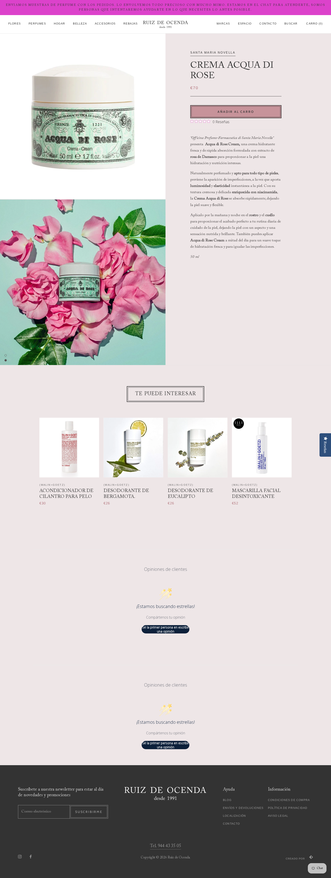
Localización (234, 815)
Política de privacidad (287, 808)
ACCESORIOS (105, 23)
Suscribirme (88, 812)
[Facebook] (30, 856)
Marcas (223, 23)
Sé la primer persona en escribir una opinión (165, 629)
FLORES (14, 23)
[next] (300, 457)
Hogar (59, 23)
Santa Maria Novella (212, 52)
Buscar (290, 23)
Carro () (314, 23)
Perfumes (37, 23)
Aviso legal (278, 815)
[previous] (31, 457)
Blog (227, 800)
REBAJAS (130, 23)
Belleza (80, 23)
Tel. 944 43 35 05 (165, 846)
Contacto (268, 23)
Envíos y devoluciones (243, 808)
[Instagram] (20, 856)
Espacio (245, 23)
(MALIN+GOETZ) (52, 484)
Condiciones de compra (289, 800)
